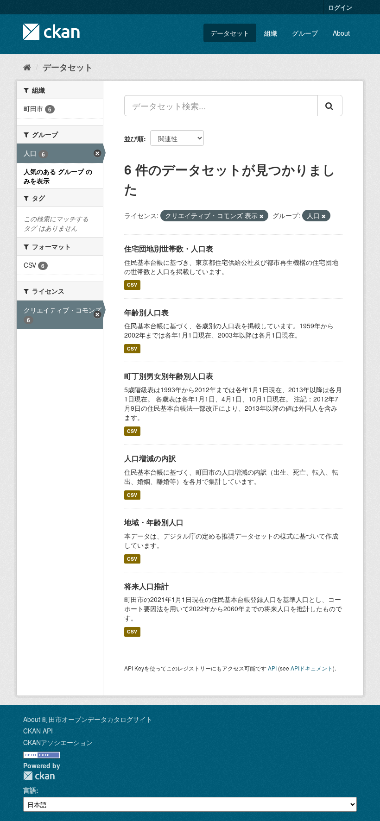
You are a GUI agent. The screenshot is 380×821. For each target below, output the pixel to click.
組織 (270, 33)
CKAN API (38, 730)
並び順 (134, 138)
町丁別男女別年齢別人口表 (168, 375)
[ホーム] (27, 67)
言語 (29, 790)
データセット (229, 33)
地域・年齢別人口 (154, 522)
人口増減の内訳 (150, 458)
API (272, 668)
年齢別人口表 (146, 312)
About (341, 33)
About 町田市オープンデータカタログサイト (87, 719)
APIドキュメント (312, 668)
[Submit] (329, 105)
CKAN (39, 776)
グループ (305, 33)
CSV (132, 285)
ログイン (340, 7)
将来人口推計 (146, 586)
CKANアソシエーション (58, 742)
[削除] (262, 215)
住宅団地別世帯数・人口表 (168, 248)
